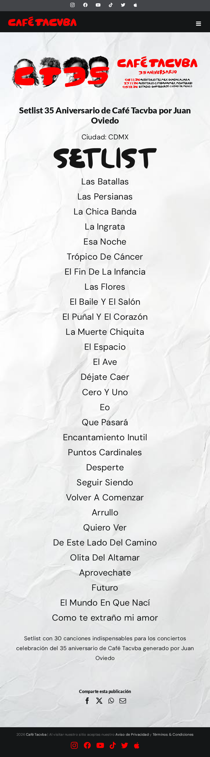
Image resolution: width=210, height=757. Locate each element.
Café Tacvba (36, 734)
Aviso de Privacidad (132, 734)
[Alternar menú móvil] (199, 24)
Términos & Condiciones (173, 734)
